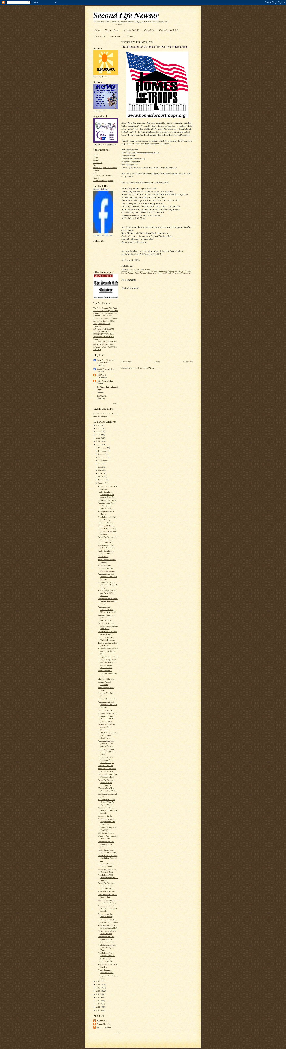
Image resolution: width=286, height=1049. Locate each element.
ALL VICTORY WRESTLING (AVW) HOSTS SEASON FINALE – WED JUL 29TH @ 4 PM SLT (105, 345)
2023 (98, 434)
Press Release (140, 273)
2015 (98, 994)
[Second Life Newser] (103, 232)
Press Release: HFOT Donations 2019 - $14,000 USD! (106, 719)
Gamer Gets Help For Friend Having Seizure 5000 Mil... (108, 626)
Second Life (152, 273)
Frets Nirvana (152, 271)
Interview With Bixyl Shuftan (106, 694)
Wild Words (101, 375)
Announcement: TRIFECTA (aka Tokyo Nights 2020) (107, 609)
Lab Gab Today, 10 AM (107, 500)
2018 (98, 984)
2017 (98, 987)
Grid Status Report (100, 416)
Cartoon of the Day (105, 522)
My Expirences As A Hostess (106, 512)
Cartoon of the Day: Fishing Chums (105, 865)
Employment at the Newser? (122, 36)
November (102, 451)
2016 (98, 991)
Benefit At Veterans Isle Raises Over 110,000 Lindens (107, 531)
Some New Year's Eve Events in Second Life (107, 926)
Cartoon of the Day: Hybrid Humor (105, 915)
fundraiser (163, 271)
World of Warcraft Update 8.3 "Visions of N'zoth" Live (108, 735)
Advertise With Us (131, 30)
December (102, 447)
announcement (139, 271)
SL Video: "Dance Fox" (107, 713)
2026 (98, 425)
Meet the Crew (111, 30)
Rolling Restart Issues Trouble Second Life (107, 851)
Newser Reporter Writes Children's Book (107, 870)
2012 (98, 1003)
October (101, 454)
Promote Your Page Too (102, 235)
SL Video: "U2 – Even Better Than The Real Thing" (107, 585)
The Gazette (102, 396)
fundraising (173, 271)
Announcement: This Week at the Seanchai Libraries (107, 576)
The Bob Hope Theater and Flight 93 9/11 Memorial (107, 593)
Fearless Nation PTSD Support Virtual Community (106, 727)
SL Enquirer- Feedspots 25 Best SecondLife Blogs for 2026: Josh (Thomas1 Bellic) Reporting (105, 322)
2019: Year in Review (106, 891)
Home (97, 30)
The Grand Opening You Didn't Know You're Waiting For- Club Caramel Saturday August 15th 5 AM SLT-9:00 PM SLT (105, 312)
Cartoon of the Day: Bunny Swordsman (106, 569)
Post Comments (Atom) (144, 367)
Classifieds (149, 30)
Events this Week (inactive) (103, 180)
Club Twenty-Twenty (106, 833)
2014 (98, 997)
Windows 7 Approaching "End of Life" (107, 837)
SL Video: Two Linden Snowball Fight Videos (108, 921)
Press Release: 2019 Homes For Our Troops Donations (108, 877)
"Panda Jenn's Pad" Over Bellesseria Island (107, 775)
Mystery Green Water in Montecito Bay (107, 932)
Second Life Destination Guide (105, 413)
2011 (98, 1007)
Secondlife (163, 273)
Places (95, 157)
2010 (98, 1010)
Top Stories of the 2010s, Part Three (107, 644)
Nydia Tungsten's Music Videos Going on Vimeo (107, 947)
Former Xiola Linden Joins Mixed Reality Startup (107, 752)
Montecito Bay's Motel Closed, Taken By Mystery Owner (106, 802)
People (95, 154)
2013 (98, 1000)
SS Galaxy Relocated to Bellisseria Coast (107, 769)
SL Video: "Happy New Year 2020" (107, 828)
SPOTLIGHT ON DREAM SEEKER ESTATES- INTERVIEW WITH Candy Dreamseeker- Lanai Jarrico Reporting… (104, 334)
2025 (98, 428)
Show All (115, 403)
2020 (98, 444)
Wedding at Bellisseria (106, 525)
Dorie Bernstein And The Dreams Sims (107, 895)
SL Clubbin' (97, 162)
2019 (98, 981)
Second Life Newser (101, 189)
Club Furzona (103, 556)
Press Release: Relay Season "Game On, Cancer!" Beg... (106, 955)
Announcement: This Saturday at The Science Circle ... (106, 505)
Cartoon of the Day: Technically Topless (106, 638)
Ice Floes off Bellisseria (107, 698)
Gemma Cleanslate (104, 1024)
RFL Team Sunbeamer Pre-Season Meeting (107, 901)
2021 (98, 441)
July (100, 463)
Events (95, 160)
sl (170, 273)
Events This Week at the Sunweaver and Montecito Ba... (107, 539)
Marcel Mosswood (104, 1027)
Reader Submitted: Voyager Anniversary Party (107, 673)
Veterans (176, 273)
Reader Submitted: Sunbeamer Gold (105, 971)
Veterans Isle (186, 273)
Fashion (96, 170)
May (100, 470)
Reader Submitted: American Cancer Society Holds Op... (106, 494)
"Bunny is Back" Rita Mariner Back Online (107, 789)
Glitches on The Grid (106, 679)
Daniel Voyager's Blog (105, 369)
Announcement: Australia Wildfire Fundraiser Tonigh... (108, 601)
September (102, 457)
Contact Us (100, 36)
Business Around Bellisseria (104, 683)
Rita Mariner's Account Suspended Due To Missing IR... (107, 821)
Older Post (188, 361)
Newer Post (126, 361)
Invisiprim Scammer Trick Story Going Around (108, 658)
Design (96, 165)
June (100, 467)
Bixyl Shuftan (102, 1020)
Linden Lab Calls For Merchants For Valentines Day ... (106, 760)
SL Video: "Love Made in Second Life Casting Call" (108, 651)
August (101, 460)
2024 (98, 431)
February (102, 479)
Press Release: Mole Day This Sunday (107, 518)
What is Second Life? (168, 30)
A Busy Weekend (104, 565)
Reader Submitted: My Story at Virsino (106, 552)
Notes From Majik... (105, 381)
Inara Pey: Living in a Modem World (106, 361)
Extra (95, 172)
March (101, 476)
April (100, 473)
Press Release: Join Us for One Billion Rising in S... (107, 858)
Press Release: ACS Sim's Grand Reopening (107, 632)
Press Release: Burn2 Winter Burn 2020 (106, 546)
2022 (98, 438)
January (101, 483)
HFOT (181, 271)
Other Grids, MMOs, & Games (105, 167)
